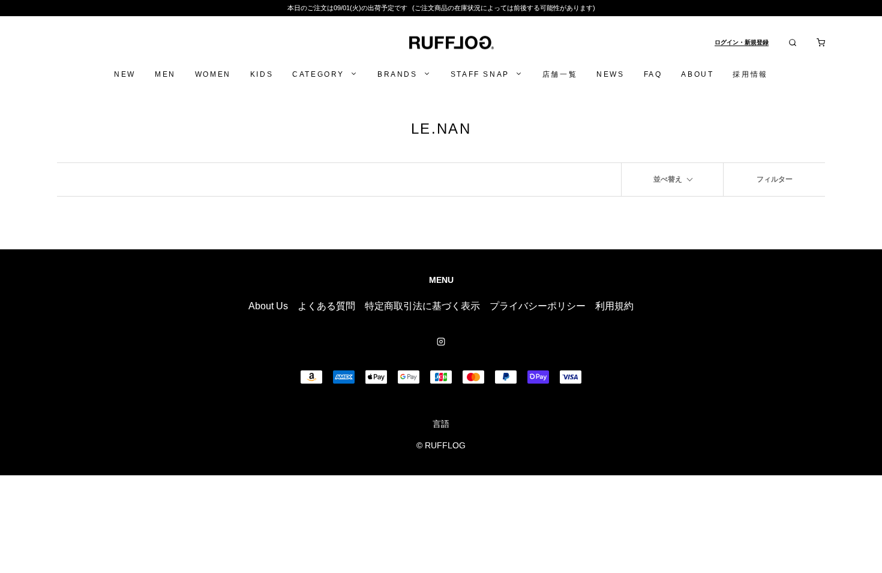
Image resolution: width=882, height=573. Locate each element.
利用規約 (614, 306)
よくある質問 (326, 306)
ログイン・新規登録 (742, 42)
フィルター (775, 179)
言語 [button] (441, 424)
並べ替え (667, 179)
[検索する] (793, 43)
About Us (268, 306)
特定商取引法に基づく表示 (422, 306)
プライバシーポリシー (538, 306)
